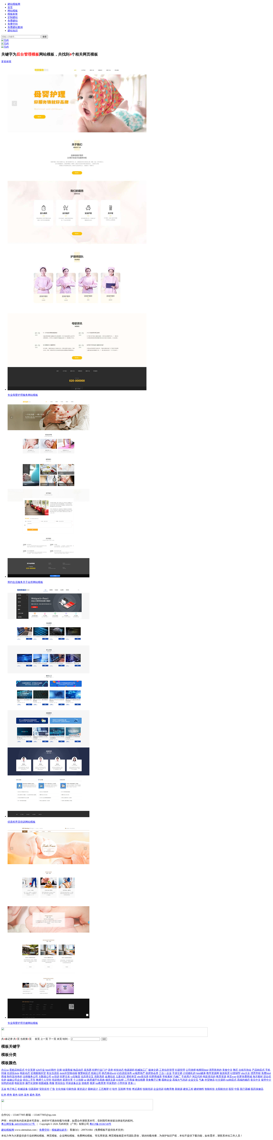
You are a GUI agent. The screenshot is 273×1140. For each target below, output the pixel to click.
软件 (114, 1089)
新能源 (178, 1089)
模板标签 (13, 14)
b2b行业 (40, 1070)
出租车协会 (245, 1070)
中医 (236, 1089)
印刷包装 (71, 1089)
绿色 (20, 1094)
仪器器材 (33, 1089)
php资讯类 (143, 1076)
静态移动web (109, 1073)
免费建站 (13, 20)
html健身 (201, 1073)
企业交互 (193, 1079)
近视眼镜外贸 (38, 1073)
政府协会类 (152, 1073)
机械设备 (23, 1089)
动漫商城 (67, 1070)
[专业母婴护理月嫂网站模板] (140, 922)
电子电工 (12, 1089)
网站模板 (13, 10)
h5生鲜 (120, 1079)
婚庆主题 (110, 1079)
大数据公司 (45, 1076)
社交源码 (220, 1079)
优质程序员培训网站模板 (21, 821)
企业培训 (158, 1089)
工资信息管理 (166, 1070)
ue (85, 1079)
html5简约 (50, 1070)
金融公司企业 (14, 1079)
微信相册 (140, 1079)
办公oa (5, 1070)
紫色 (32, 1094)
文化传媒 (61, 1089)
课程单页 (131, 1076)
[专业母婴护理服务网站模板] (140, 228)
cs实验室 (75, 1076)
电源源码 (129, 1070)
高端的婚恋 (243, 1079)
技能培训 (148, 1089)
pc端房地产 (139, 1073)
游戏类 (85, 1083)
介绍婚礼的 (189, 1073)
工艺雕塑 (104, 1089)
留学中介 (266, 1079)
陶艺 (235, 1070)
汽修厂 (177, 1076)
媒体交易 (153, 1070)
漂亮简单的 (215, 1070)
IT (110, 1089)
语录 (110, 1070)
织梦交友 (65, 1076)
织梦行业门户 (99, 1070)
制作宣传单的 (14, 1076)
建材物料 (199, 1089)
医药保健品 (257, 1089)
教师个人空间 (43, 1079)
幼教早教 (169, 1089)
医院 (231, 1089)
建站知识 (13, 30)
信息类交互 (87, 1076)
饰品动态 (78, 1070)
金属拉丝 (110, 1076)
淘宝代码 (197, 1076)
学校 (128, 1089)
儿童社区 (121, 1076)
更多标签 (6, 61)
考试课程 (137, 1089)
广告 (52, 1089)
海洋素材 (258, 1076)
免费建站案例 (15, 27)
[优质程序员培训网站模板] (140, 702)
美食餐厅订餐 (153, 1079)
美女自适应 (52, 1073)
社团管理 (180, 1070)
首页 (10, 7)
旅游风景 (225, 1073)
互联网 (122, 1089)
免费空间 (13, 24)
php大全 (245, 1073)
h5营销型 (235, 1073)
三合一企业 (165, 1073)
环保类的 (111, 1083)
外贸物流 (210, 1079)
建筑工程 (188, 1089)
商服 (51, 1083)
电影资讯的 (209, 1076)
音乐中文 (255, 1079)
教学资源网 (212, 1073)
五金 (3, 1089)
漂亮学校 (256, 1073)
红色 (3, 1094)
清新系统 (99, 1076)
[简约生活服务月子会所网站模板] (140, 488)
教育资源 (221, 1076)
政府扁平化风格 (96, 1079)
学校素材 (167, 1076)
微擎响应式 (84, 1073)
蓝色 (26, 1094)
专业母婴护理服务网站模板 (23, 395)
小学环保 (122, 1083)
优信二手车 (29, 1079)
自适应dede (13, 1073)
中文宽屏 (30, 1070)
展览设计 (82, 1089)
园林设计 (93, 1089)
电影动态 (25, 1073)
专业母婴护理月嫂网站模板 (23, 1023)
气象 (201, 1079)
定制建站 (13, 17)
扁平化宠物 (31, 1083)
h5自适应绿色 (124, 1073)
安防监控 (44, 1089)
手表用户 (186, 1076)
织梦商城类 (155, 1076)
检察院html (202, 1070)
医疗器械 (245, 1089)
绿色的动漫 (7, 1083)
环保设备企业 (73, 1083)
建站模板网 (14, 4)
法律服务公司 (30, 1076)
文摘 (59, 1070)
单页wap (231, 1076)
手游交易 (177, 1073)
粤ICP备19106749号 (100, 1124)
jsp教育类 (100, 1083)
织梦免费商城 (244, 1076)
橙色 (9, 1094)
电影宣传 (20, 1083)
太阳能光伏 (221, 1089)
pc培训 (55, 1076)
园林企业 (167, 1079)
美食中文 (227, 1070)
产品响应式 (258, 1070)
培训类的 (57, 1079)
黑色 (37, 1094)
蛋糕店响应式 (16, 1070)
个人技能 (78, 1079)
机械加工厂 (141, 1070)
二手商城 (129, 1079)
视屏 (92, 1083)
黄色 (15, 1094)
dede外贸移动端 (68, 1073)
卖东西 (87, 1070)
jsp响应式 (231, 1079)
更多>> (132, 1083)
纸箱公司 (96, 1073)
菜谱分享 (68, 1079)
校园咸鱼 (44, 1083)
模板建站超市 (59, 1129)
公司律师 (191, 1070)
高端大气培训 (180, 1079)
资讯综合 (60, 1083)
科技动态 (119, 1070)
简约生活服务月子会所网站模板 (25, 582)
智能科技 (210, 1089)
